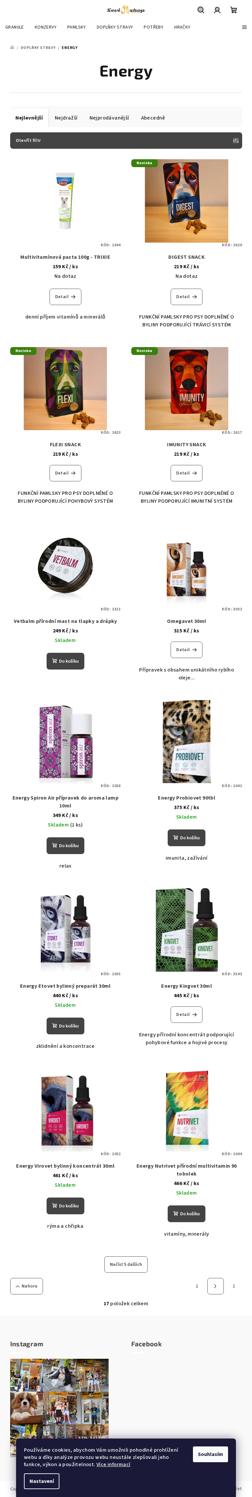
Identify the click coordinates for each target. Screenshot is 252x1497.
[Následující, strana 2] (215, 1286)
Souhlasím (210, 1454)
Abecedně (153, 117)
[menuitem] (14, 27)
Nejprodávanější (109, 117)
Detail (62, 297)
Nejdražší (66, 117)
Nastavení (42, 1481)
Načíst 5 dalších (126, 1264)
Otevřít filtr (28, 140)
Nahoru (29, 1286)
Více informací (113, 1464)
